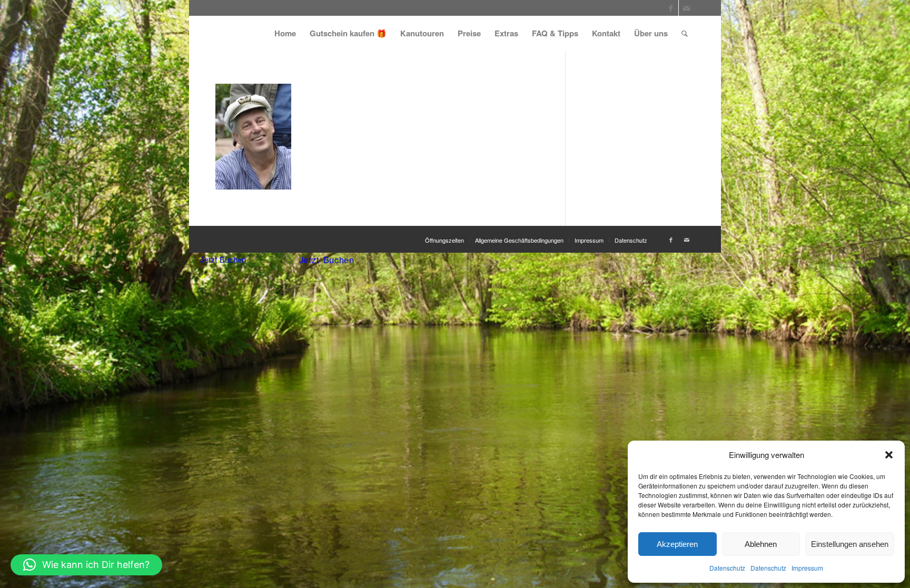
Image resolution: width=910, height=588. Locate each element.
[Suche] (685, 33)
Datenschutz (727, 567)
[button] (889, 455)
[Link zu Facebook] (670, 8)
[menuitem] (285, 33)
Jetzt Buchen (223, 259)
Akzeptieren (677, 544)
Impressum (807, 567)
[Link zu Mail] (687, 8)
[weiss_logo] (252, 33)
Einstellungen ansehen (849, 544)
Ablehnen (761, 544)
